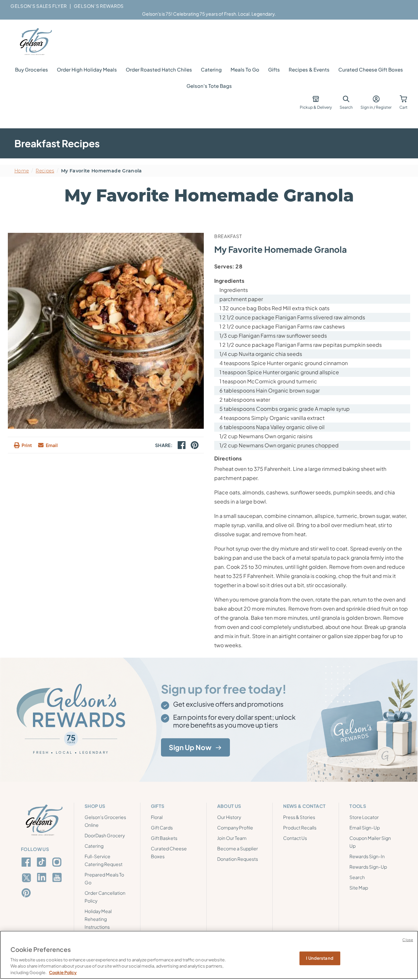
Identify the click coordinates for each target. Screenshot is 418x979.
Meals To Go (245, 69)
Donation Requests (237, 859)
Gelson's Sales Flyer (38, 6)
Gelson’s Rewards (99, 6)
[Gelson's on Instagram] (58, 862)
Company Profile (235, 827)
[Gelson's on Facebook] (27, 862)
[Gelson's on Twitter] (27, 878)
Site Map (358, 888)
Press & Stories (299, 817)
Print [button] (27, 445)
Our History (229, 817)
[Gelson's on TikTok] (42, 863)
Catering (211, 69)
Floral (157, 817)
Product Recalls (299, 827)
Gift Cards (162, 827)
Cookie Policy (63, 972)
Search (357, 877)
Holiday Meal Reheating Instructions (98, 919)
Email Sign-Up (364, 827)
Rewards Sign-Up (368, 867)
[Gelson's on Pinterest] (27, 892)
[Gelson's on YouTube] (58, 879)
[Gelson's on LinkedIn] (42, 877)
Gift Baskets (164, 838)
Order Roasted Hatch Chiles (159, 69)
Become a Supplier (237, 848)
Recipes (45, 171)
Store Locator (364, 817)
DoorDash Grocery (105, 835)
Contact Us (295, 838)
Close (407, 940)
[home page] (35, 41)
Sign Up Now (190, 747)
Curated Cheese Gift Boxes (370, 69)
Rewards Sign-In (367, 856)
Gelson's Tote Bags (209, 86)
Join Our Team (232, 838)
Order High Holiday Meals (87, 69)
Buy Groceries (31, 69)
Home (21, 171)
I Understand (319, 958)
